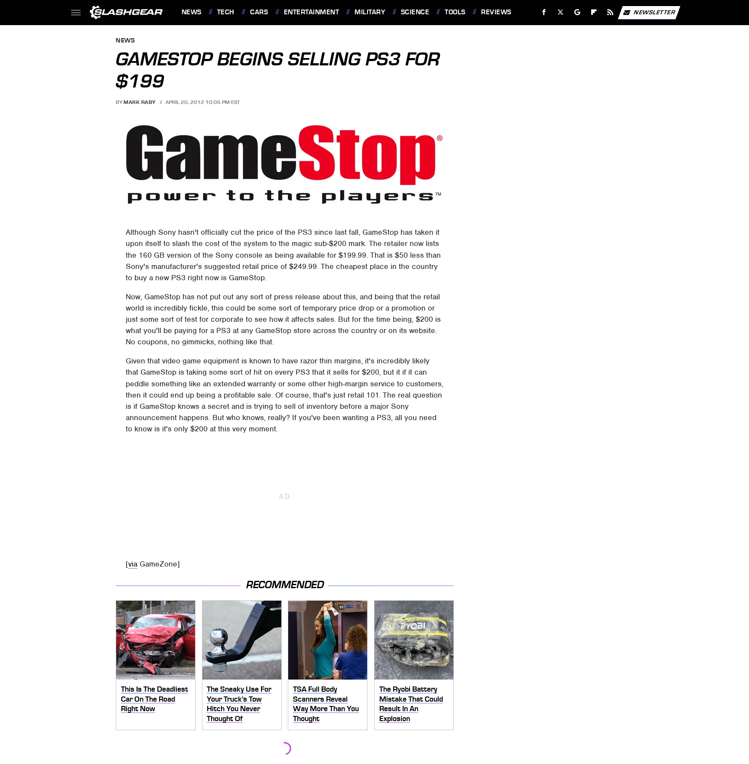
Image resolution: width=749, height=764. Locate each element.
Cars (259, 12)
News (191, 12)
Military (370, 12)
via (132, 564)
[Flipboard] (594, 12)
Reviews (496, 12)
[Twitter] (560, 12)
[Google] (577, 12)
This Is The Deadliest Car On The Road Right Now (154, 699)
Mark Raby (140, 102)
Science (415, 12)
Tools (455, 12)
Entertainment (311, 12)
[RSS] (610, 12)
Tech (225, 12)
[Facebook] (544, 12)
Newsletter (654, 12)
